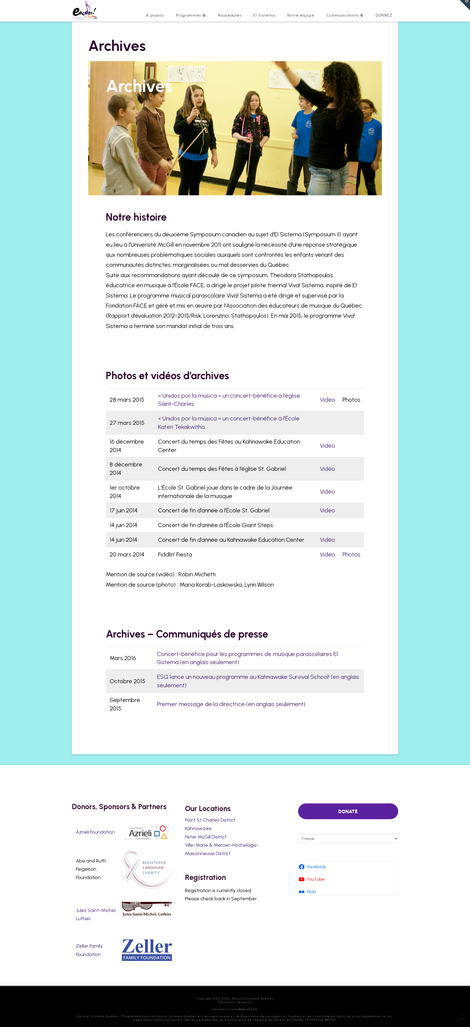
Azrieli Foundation (95, 832)
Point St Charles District (210, 820)
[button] (465, 5)
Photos (351, 554)
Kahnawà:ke (198, 828)
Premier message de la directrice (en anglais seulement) (231, 703)
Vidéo (327, 399)
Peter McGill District (206, 837)
